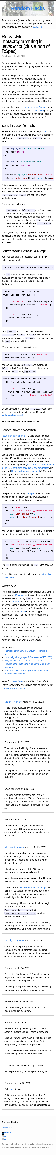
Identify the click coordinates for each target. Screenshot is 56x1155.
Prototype (20, 595)
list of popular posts (14, 688)
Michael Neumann (13, 702)
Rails (47, 131)
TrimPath (15, 602)
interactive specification (34, 107)
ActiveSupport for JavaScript (32, 887)
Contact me (7, 1128)
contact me (38, 27)
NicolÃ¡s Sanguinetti (14, 847)
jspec (12, 1089)
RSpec (31, 493)
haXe (23, 611)
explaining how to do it (12, 415)
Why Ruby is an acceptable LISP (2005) (24, 660)
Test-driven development (13, 436)
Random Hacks (28, 8)
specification (38, 110)
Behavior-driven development (25, 471)
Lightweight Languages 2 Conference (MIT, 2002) (28, 657)
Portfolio (7, 1133)
